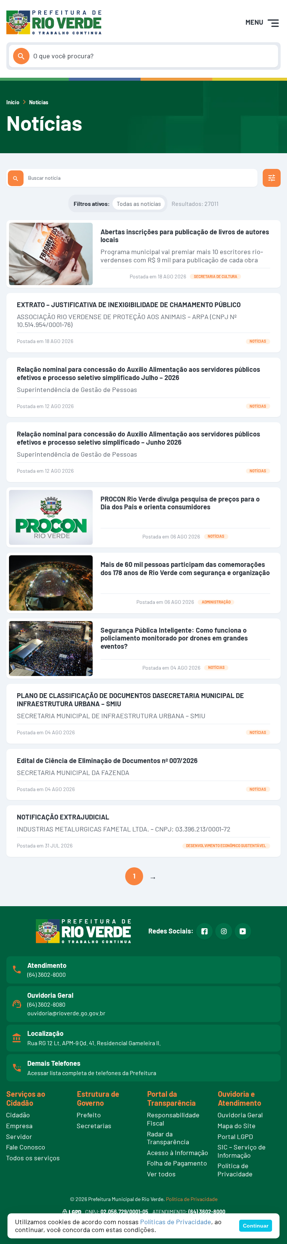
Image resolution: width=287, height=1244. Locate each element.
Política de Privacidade (191, 1199)
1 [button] (134, 876)
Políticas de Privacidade (175, 1221)
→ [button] (153, 876)
